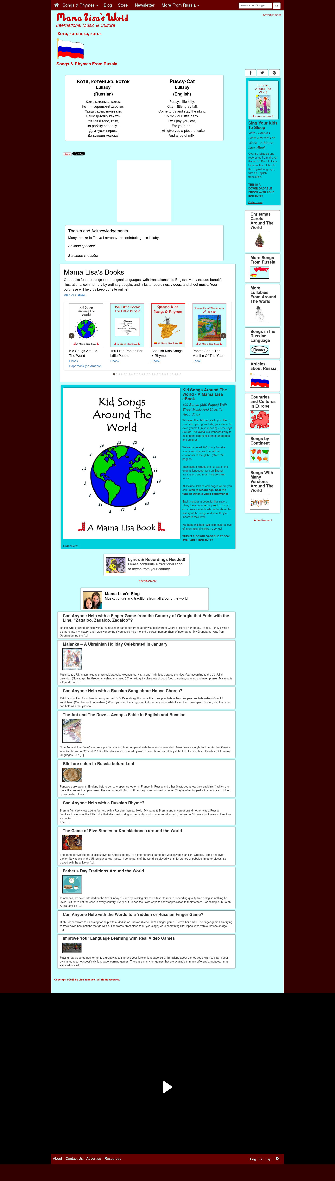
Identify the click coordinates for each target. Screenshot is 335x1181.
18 (170, 374)
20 (177, 374)
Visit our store (74, 295)
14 (157, 374)
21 (180, 374)
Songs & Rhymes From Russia (86, 64)
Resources (112, 1158)
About (57, 1158)
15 (160, 374)
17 (167, 374)
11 (147, 374)
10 (144, 374)
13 (154, 374)
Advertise (93, 1158)
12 (150, 374)
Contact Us (74, 1158)
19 (173, 374)
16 (163, 374)
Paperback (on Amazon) (86, 366)
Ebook (73, 361)
